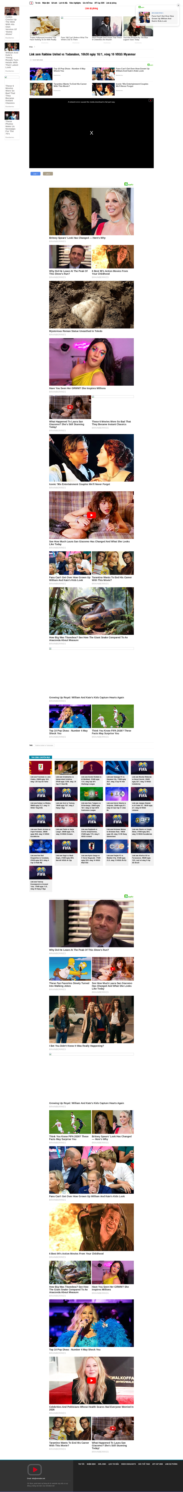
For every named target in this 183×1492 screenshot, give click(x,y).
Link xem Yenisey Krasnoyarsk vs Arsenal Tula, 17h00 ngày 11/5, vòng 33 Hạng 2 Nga (39, 885)
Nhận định (46, 2)
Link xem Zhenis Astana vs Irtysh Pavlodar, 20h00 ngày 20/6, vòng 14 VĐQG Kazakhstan (40, 832)
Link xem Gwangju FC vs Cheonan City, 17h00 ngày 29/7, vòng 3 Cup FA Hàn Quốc (116, 780)
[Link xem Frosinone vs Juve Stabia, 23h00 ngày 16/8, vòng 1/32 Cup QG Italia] (40, 768)
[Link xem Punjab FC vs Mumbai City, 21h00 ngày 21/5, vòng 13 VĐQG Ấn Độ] (116, 847)
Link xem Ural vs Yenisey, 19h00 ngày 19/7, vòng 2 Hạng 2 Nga (65, 805)
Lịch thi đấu (63, 2)
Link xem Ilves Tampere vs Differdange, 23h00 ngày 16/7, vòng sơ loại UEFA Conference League (91, 806)
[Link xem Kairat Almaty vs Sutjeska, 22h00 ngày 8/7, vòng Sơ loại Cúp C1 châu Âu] (116, 794)
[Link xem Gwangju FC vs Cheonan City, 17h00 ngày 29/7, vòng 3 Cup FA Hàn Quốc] (116, 768)
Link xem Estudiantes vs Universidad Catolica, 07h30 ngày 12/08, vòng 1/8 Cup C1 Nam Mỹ (66, 780)
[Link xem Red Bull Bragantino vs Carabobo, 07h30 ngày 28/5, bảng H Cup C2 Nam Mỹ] (40, 847)
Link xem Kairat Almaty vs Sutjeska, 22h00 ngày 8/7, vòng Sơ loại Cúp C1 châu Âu (116, 806)
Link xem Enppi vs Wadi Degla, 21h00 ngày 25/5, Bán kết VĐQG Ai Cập (65, 857)
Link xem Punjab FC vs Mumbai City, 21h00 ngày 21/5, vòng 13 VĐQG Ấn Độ (116, 857)
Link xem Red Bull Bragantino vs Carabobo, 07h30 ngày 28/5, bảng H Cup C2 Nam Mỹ (39, 859)
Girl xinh (54, 2)
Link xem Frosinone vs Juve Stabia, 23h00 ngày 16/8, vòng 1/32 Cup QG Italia (40, 779)
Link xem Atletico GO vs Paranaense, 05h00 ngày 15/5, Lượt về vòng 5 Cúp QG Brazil (141, 859)
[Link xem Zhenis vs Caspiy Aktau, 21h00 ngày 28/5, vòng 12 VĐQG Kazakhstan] (142, 820)
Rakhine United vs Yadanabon (44, 745)
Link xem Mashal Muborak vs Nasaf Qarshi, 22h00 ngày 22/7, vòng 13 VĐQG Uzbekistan (141, 780)
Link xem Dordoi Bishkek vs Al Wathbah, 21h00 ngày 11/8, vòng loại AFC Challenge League (91, 780)
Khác (31, 46)
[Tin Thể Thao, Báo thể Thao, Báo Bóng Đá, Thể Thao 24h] (31, 3)
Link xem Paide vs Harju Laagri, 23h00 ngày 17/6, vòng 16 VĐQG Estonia (65, 831)
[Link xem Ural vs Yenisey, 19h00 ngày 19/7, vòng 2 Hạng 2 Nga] (66, 794)
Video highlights (75, 2)
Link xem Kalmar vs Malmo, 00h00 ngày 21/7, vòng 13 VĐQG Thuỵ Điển (40, 805)
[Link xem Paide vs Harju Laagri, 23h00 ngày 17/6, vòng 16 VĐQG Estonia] (66, 820)
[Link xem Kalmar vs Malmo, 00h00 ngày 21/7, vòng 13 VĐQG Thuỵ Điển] (40, 794)
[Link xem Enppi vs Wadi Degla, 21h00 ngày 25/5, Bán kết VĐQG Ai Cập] (66, 847)
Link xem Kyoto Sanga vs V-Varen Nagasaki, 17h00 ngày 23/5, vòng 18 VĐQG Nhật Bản (90, 859)
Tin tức (37, 2)
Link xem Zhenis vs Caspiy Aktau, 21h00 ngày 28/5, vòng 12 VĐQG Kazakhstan (142, 831)
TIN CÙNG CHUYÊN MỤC (40, 757)
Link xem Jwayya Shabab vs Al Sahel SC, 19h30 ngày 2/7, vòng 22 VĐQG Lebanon (142, 806)
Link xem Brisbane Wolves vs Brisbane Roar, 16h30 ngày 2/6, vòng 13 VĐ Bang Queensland (117, 832)
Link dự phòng (111, 2)
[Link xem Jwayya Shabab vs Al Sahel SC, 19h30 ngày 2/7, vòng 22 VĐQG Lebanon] (142, 794)
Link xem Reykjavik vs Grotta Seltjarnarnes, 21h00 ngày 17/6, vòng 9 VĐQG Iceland (90, 832)
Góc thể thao (88, 2)
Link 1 (35, 174)
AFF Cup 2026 (99, 2)
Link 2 (48, 174)
